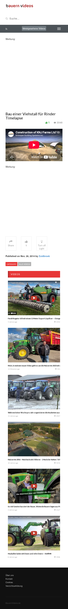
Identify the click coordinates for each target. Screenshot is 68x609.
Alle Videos (24, 264)
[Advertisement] (34, 74)
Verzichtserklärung (14, 585)
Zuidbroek (44, 256)
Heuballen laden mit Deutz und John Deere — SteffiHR (29, 554)
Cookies (9, 582)
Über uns (10, 575)
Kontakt (9, 578)
